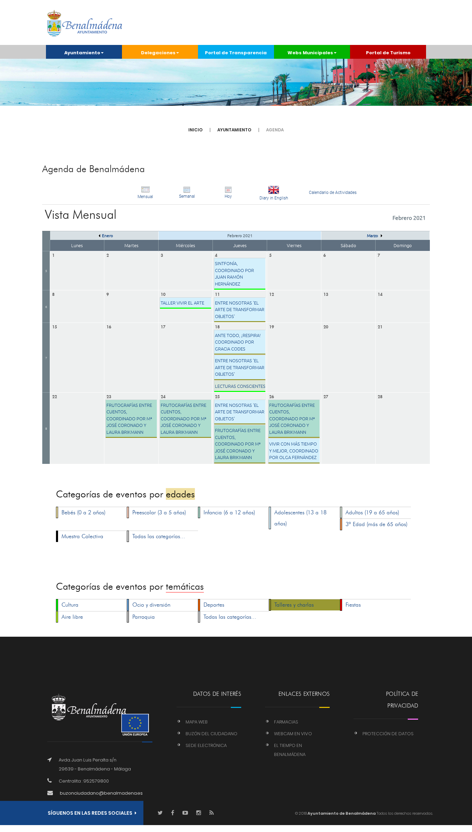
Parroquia (143, 617)
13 (325, 293)
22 (54, 396)
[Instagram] (198, 813)
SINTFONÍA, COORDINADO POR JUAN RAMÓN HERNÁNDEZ (234, 273)
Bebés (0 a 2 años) (83, 512)
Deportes (214, 604)
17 (163, 326)
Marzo (373, 235)
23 (108, 396)
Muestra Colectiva (82, 536)
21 (380, 326)
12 (271, 293)
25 (217, 396)
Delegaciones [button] (158, 52)
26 (271, 396)
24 (163, 396)
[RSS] (211, 813)
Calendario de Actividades (333, 192)
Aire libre (72, 617)
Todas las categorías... (158, 536)
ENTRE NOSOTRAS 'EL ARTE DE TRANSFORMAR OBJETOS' (239, 309)
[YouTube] (185, 813)
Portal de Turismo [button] (388, 52)
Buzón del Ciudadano (211, 733)
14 (380, 293)
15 (54, 326)
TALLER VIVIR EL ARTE (182, 302)
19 (271, 326)
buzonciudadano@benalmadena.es (101, 793)
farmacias (286, 722)
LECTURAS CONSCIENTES (240, 386)
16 (108, 326)
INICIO (195, 130)
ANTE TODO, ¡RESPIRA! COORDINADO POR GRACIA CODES (238, 342)
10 (163, 293)
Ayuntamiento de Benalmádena (341, 813)
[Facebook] (172, 813)
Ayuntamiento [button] (82, 52)
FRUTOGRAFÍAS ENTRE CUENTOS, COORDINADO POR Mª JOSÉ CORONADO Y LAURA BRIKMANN (129, 418)
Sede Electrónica (206, 745)
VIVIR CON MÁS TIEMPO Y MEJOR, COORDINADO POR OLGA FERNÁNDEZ (293, 450)
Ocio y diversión (151, 604)
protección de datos (388, 733)
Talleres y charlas (294, 604)
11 (217, 293)
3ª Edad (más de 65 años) (376, 524)
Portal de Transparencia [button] (236, 52)
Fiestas (353, 604)
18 (217, 326)
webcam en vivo (293, 733)
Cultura (70, 604)
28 (380, 396)
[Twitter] (160, 813)
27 (325, 396)
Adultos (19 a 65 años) (372, 512)
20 (325, 326)
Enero (107, 235)
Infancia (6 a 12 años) (229, 512)
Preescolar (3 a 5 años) (159, 512)
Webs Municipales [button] (310, 52)
